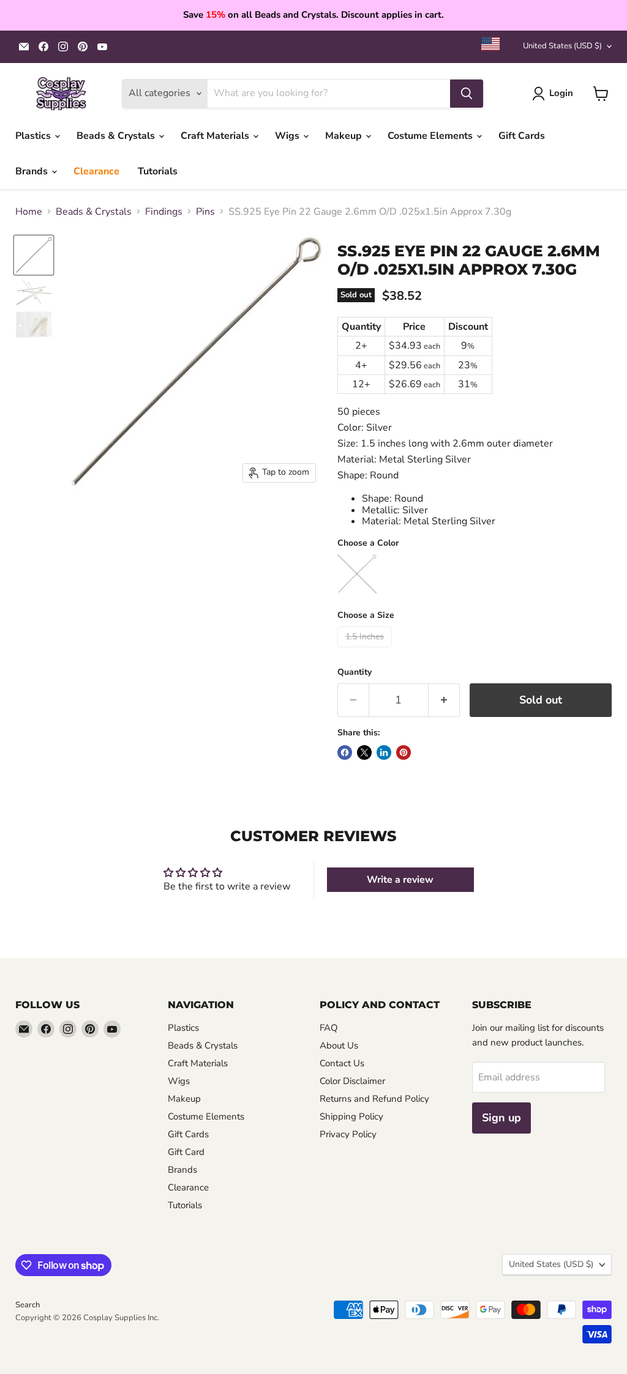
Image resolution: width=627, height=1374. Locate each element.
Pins (205, 211)
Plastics (34, 136)
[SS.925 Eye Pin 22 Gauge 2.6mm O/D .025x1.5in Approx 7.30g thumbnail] (33, 292)
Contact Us (342, 1063)
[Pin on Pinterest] (403, 752)
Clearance (96, 171)
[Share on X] (364, 752)
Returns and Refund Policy (374, 1099)
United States (562, 45)
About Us (339, 1045)
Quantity (354, 672)
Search (27, 1304)
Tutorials (158, 171)
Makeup (344, 136)
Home (28, 211)
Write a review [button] (400, 879)
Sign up (501, 1117)
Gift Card (186, 1152)
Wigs (288, 136)
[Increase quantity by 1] (444, 700)
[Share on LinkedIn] (384, 752)
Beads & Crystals (117, 136)
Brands (32, 171)
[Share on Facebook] (344, 752)
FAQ (329, 1028)
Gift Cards (521, 136)
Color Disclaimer (352, 1081)
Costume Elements (431, 136)
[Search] (466, 94)
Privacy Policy (348, 1134)
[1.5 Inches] (366, 650)
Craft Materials (216, 136)
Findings (163, 211)
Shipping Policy (351, 1116)
